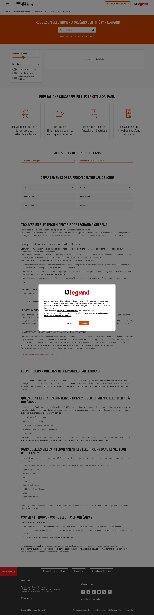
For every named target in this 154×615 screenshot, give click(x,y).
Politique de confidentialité (67, 311)
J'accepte (84, 323)
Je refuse (71, 323)
